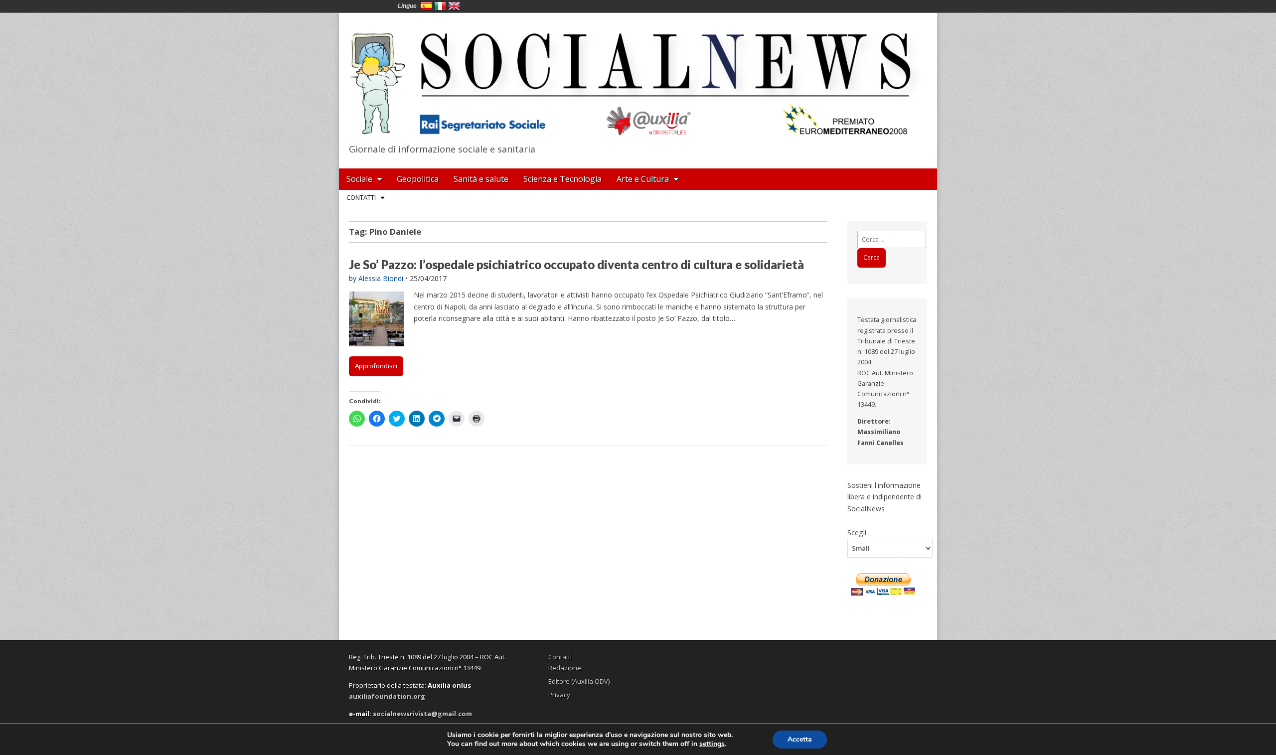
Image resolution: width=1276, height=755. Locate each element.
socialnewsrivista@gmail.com (422, 713)
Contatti (361, 197)
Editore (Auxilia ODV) (579, 681)
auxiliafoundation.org (387, 696)
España (426, 6)
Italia (440, 6)
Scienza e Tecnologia (562, 178)
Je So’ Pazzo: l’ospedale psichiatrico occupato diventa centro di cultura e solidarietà (576, 264)
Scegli (856, 532)
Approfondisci (376, 365)
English (454, 6)
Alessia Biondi (380, 278)
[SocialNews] (638, 76)
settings (712, 744)
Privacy (559, 694)
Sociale (359, 178)
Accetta (800, 739)
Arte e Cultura (643, 178)
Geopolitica (418, 178)
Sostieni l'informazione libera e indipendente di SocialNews (884, 496)
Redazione (564, 667)
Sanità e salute (481, 178)
